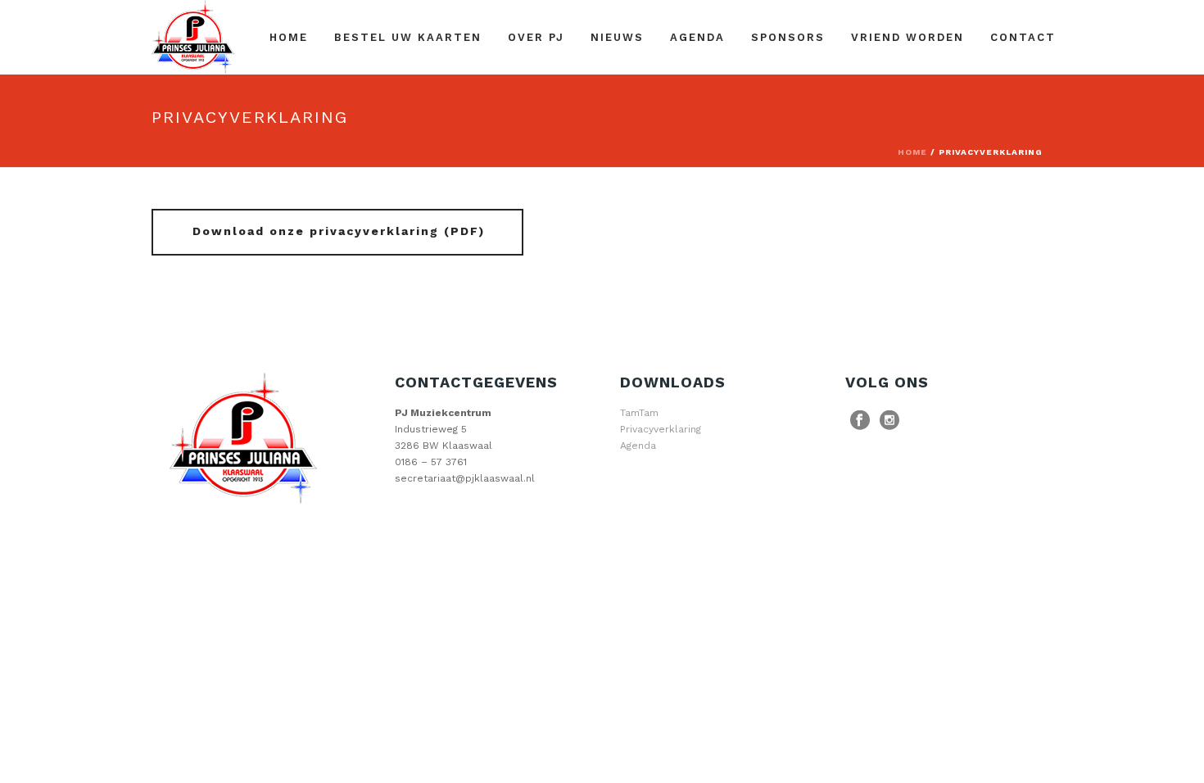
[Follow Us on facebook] (860, 421)
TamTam (639, 413)
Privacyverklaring (660, 429)
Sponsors (788, 37)
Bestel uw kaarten (408, 37)
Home (288, 37)
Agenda (697, 37)
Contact (1023, 37)
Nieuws (617, 37)
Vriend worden (907, 37)
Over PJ (536, 37)
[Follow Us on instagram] (889, 421)
